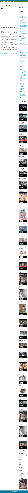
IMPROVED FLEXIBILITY (23, 74)
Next (25, 108)
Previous (21, 108)
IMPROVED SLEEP (22, 75)
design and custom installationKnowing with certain (23, 58)
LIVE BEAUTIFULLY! (22, 79)
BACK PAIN (21, 41)
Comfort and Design (14, 53)
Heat (21, 60)
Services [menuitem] (8, 1)
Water (21, 98)
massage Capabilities (22, 80)
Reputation (21, 89)
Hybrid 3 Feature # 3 (22, 71)
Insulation (21, 77)
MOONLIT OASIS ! (22, 81)
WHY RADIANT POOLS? (22, 31)
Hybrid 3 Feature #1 (22, 72)
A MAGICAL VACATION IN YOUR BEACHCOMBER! (6, 6)
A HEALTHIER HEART (23, 37)
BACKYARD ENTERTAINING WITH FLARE (7, 53)
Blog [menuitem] (10, 1)
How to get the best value (23, 68)
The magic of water (22, 95)
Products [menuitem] (4, 1)
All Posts (2, 56)
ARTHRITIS (21, 40)
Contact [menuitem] (13, 1)
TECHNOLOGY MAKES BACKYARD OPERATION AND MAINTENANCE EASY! (23, 18)
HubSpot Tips (22, 69)
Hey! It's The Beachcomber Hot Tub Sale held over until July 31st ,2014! (23, 30)
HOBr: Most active (22, 61)
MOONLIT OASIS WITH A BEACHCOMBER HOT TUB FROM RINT (23, 83)
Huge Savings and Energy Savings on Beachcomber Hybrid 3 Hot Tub (23, 28)
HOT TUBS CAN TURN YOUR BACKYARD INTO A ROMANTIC (23, 66)
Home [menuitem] (1, 1)
